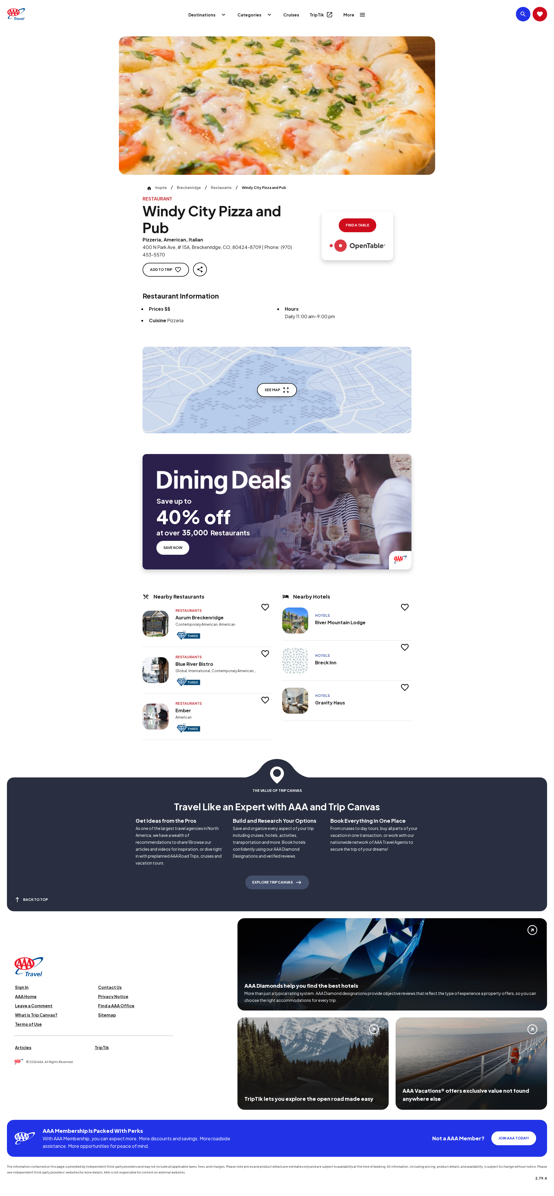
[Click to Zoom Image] (277, 105)
